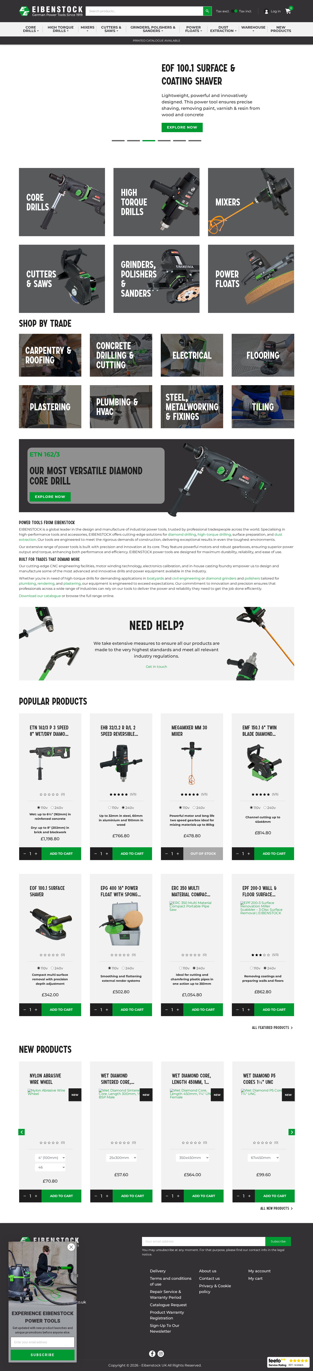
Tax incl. (245, 11)
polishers (252, 578)
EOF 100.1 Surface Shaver (47, 891)
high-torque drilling (214, 534)
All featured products (273, 1027)
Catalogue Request (168, 1305)
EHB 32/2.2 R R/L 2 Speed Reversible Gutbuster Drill (118, 730)
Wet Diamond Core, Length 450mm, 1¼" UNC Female (120, 1078)
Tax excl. (222, 11)
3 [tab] (148, 140)
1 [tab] (118, 140)
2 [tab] (133, 140)
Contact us (209, 1278)
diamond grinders (221, 578)
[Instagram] (161, 1354)
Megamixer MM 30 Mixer (189, 730)
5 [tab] (179, 140)
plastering (72, 583)
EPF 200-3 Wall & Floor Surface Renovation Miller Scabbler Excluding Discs (263, 891)
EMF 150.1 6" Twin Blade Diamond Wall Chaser (260, 730)
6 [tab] (194, 140)
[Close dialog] (71, 1247)
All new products (277, 1208)
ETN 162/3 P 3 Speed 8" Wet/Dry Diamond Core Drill (50, 730)
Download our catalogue (40, 596)
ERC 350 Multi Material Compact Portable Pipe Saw (191, 891)
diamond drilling (182, 534)
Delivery (158, 1271)
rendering (46, 583)
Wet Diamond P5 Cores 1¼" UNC (188, 1078)
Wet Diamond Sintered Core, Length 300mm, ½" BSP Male (49, 1078)
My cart (255, 1278)
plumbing (27, 583)
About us (207, 1271)
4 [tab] (164, 140)
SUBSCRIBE (43, 1355)
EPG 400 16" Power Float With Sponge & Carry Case (120, 891)
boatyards (155, 578)
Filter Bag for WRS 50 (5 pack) (263, 1078)
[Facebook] (152, 1354)
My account (259, 1271)
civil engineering (186, 578)
